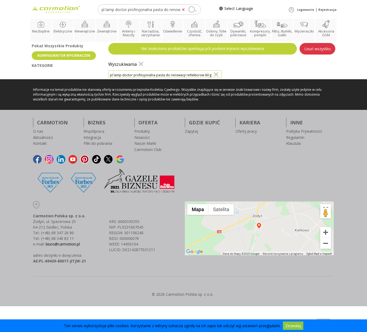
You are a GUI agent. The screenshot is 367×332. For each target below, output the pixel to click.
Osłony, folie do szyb (216, 33)
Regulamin (295, 137)
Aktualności (43, 137)
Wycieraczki (304, 31)
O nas (38, 131)
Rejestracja (327, 10)
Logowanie (305, 10)
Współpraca (94, 131)
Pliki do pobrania (98, 143)
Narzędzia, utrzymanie (150, 33)
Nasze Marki (145, 143)
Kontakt (40, 143)
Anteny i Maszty (128, 33)
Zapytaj (191, 131)
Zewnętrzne (107, 31)
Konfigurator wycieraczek (63, 55)
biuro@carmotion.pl (63, 244)
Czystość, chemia (194, 33)
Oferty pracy (246, 131)
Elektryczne (62, 31)
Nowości (142, 137)
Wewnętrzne (84, 31)
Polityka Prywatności (304, 131)
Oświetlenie (172, 31)
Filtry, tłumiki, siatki (282, 33)
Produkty (142, 131)
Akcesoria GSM (326, 33)
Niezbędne (41, 31)
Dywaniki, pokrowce (238, 33)
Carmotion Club (147, 149)
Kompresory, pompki (260, 33)
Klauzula (293, 143)
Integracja (92, 137)
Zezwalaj (293, 325)
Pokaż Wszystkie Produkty (57, 45)
